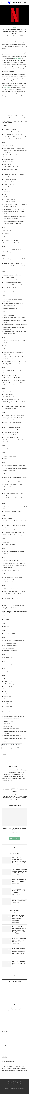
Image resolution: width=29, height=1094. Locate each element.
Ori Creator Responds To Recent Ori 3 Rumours (19, 880)
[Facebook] (9, 1082)
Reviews (4, 1053)
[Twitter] (13, 1082)
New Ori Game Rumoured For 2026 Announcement (19, 899)
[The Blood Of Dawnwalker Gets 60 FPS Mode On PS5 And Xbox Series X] (6, 872)
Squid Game (6, 87)
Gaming (4, 1045)
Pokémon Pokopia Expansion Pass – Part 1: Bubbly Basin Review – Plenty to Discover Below (19, 929)
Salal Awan (9, 36)
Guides (3, 1049)
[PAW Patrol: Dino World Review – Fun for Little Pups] (6, 964)
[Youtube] (16, 1082)
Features (4, 1041)
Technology (5, 1057)
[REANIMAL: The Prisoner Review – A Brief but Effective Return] (6, 941)
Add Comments (14, 838)
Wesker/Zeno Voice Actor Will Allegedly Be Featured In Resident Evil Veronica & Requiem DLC (19, 860)
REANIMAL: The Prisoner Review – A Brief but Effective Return (19, 940)
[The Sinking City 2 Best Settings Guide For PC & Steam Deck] (6, 891)
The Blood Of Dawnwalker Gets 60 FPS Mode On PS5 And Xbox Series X (19, 871)
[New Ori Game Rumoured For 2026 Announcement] (6, 901)
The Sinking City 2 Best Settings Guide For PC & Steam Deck (19, 890)
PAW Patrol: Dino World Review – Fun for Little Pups (18, 963)
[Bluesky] (20, 1082)
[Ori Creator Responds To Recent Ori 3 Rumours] (6, 882)
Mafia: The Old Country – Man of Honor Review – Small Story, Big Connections (19, 918)
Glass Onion (17, 58)
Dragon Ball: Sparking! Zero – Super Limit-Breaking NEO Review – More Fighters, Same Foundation (19, 952)
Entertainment (5, 1037)
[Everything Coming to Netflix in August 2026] (14, 817)
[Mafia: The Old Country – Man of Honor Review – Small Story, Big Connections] (6, 917)
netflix (4, 754)
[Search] (27, 2)
